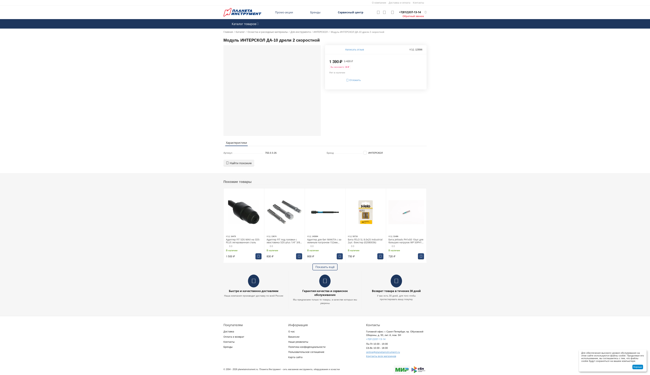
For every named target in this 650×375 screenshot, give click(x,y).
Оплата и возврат (233, 336)
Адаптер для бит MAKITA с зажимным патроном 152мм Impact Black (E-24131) (324, 241)
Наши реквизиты (298, 341)
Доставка (228, 331)
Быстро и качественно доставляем (253, 291)
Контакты (229, 341)
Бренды (315, 12)
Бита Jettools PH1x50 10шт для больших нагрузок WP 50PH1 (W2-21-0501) (405, 241)
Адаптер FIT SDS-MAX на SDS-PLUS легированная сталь (243, 241)
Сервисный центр (350, 12)
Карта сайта (295, 357)
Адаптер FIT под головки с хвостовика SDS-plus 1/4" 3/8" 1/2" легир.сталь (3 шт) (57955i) (284, 241)
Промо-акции (284, 12)
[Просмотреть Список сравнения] (384, 12)
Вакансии (293, 336)
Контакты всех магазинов (381, 356)
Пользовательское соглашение (306, 352)
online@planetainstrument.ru (383, 352)
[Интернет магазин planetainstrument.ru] (242, 12)
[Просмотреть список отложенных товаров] (378, 12)
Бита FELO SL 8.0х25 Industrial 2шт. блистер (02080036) (365, 241)
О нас (291, 331)
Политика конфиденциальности (307, 346)
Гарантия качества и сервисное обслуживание (325, 293)
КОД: (412, 49)
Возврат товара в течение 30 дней (396, 291)
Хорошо (637, 367)
